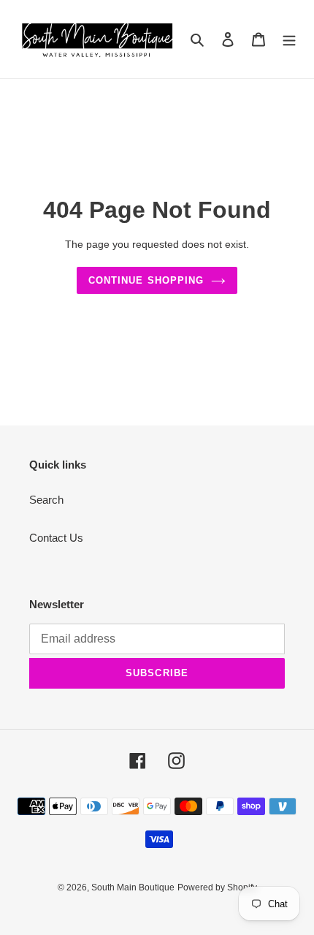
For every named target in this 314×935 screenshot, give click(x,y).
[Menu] (289, 39)
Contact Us (56, 537)
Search (46, 499)
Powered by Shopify (217, 887)
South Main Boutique (133, 887)
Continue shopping (146, 280)
